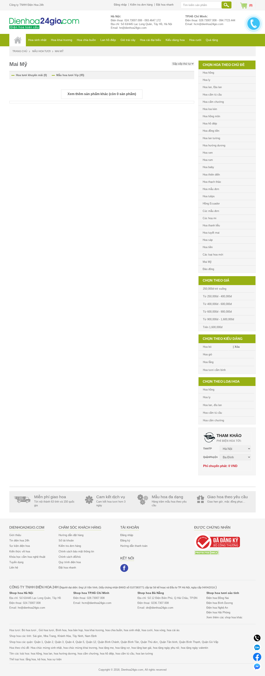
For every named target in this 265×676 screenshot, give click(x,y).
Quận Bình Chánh (108, 642)
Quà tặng (212, 40)
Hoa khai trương (61, 40)
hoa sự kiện (54, 659)
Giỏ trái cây (127, 40)
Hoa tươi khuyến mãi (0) (31, 75)
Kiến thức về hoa (19, 551)
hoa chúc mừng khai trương (80, 647)
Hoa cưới (195, 40)
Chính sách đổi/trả (70, 556)
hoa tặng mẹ (106, 647)
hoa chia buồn (113, 630)
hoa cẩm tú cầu (125, 653)
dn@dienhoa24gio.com (159, 607)
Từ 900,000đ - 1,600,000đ (218, 319)
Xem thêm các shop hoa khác (224, 617)
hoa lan (47, 653)
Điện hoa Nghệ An (217, 607)
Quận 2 (49, 642)
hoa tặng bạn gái (141, 647)
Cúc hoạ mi (209, 218)
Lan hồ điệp (108, 40)
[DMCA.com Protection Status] (206, 552)
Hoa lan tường (211, 138)
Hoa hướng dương (214, 145)
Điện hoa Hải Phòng (218, 612)
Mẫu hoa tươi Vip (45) (70, 75)
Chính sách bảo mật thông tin (76, 551)
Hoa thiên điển (211, 174)
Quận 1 (38, 642)
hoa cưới (147, 630)
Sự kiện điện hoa (19, 545)
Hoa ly (206, 79)
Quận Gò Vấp (210, 642)
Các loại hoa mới (213, 254)
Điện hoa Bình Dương (219, 602)
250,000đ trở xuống (214, 288)
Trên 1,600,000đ (212, 327)
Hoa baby (208, 167)
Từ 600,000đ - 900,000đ (217, 311)
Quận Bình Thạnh (189, 642)
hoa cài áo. (173, 630)
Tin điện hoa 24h (19, 540)
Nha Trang (49, 636)
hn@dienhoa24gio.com (133, 27)
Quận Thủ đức (149, 642)
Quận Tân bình (168, 642)
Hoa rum (208, 159)
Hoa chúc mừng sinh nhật (46, 647)
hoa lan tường (144, 653)
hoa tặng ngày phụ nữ (166, 647)
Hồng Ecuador (211, 203)
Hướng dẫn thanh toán (133, 545)
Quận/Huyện (210, 457)
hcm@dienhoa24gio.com (208, 24)
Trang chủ (19, 51)
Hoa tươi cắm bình (214, 369)
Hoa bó (207, 346)
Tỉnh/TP (207, 448)
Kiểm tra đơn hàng (141, 4)
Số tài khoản (66, 540)
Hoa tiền (208, 247)
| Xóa (236, 346)
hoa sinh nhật (132, 630)
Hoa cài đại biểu (150, 40)
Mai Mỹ (207, 261)
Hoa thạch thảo (212, 181)
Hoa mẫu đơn (211, 189)
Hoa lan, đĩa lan (212, 405)
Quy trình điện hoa (70, 562)
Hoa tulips (209, 196)
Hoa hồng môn (211, 116)
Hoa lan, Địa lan (212, 87)
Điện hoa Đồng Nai (217, 598)
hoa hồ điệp (107, 653)
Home (17, 40)
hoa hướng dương (65, 653)
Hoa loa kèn (210, 109)
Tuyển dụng (16, 562)
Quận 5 (80, 642)
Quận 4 (69, 642)
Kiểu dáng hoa (175, 40)
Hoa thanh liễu (211, 225)
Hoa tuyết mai (211, 232)
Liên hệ (13, 567)
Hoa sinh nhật (37, 40)
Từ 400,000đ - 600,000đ (217, 304)
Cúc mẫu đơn (211, 211)
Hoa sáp (208, 239)
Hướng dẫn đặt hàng (71, 535)
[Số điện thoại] (257, 637)
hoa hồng (36, 653)
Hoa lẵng (208, 362)
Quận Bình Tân (130, 642)
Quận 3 (59, 642)
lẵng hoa (31, 659)
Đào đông (208, 269)
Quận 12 (91, 642)
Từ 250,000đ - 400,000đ (217, 296)
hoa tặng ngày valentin (194, 647)
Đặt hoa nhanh (164, 4)
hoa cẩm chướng (88, 653)
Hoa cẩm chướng (213, 101)
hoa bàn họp (75, 630)
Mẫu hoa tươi (41, 51)
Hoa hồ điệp (210, 123)
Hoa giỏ (207, 354)
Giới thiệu (15, 535)
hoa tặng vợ (122, 647)
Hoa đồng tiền (211, 130)
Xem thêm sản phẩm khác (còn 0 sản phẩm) (101, 94)
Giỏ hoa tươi (46, 630)
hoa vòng (159, 630)
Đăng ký (125, 540)
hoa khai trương (94, 630)
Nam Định (91, 636)
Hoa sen (208, 152)
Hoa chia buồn (86, 40)
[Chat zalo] (257, 647)
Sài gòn (37, 636)
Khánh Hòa (64, 636)
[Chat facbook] (257, 656)
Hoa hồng (208, 72)
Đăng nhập (120, 4)
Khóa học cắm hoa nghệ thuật (27, 556)
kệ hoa (41, 659)
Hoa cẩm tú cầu (212, 94)
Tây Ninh (77, 636)
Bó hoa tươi (29, 630)
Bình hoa (61, 630)
